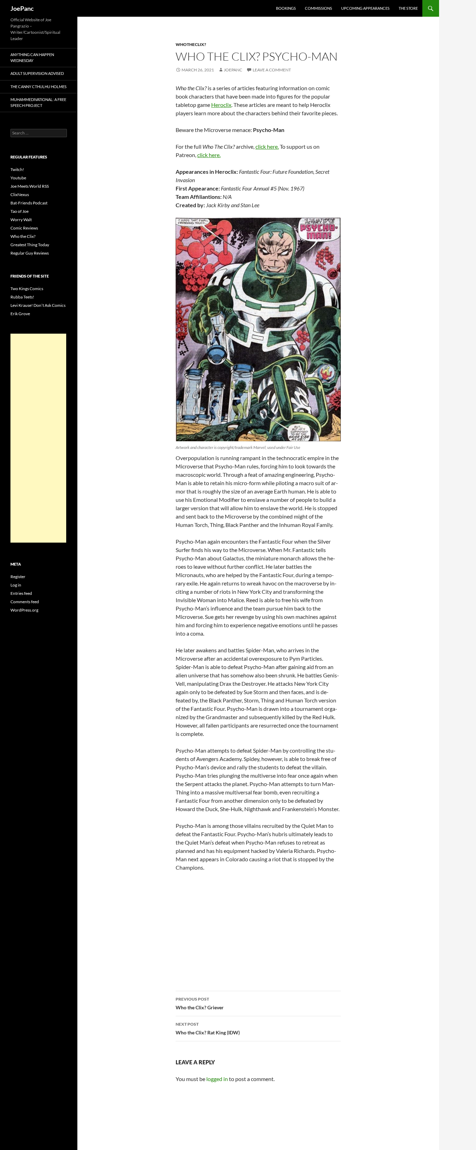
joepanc (233, 69)
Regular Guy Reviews (29, 253)
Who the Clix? (23, 236)
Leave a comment (272, 69)
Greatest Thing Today (29, 244)
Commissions (318, 8)
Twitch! (17, 169)
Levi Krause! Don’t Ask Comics (38, 305)
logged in (217, 1078)
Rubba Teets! (22, 297)
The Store (408, 8)
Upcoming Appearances (365, 8)
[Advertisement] (38, 438)
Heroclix (221, 104)
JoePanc (22, 8)
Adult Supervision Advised (37, 73)
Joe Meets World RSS (29, 186)
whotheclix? (191, 44)
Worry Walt (21, 219)
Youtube (18, 177)
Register (17, 576)
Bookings (286, 8)
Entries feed (21, 593)
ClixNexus (19, 194)
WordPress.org (24, 610)
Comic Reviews (24, 228)
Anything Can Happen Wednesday (32, 57)
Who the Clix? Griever (200, 1003)
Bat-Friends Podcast (28, 202)
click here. (267, 146)
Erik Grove (20, 313)
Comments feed (24, 601)
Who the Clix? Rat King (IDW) (208, 1028)
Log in (15, 585)
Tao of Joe (19, 211)
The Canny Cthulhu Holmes (38, 86)
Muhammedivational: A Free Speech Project (38, 102)
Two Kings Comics (26, 288)
